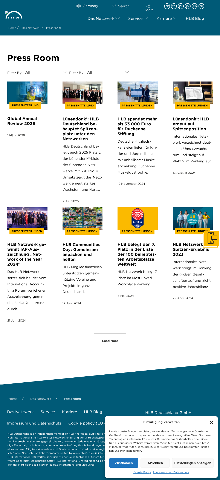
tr (173, 6)
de (202, 6)
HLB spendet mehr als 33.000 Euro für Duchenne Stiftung (137, 126)
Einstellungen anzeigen (192, 463)
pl (180, 6)
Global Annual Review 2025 (22, 121)
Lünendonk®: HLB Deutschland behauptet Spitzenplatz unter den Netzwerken (81, 129)
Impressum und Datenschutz (171, 472)
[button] (211, 422)
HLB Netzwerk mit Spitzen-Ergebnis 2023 (192, 249)
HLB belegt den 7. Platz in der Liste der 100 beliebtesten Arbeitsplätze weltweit (137, 254)
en (195, 6)
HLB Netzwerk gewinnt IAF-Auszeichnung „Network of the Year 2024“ (26, 254)
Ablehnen (155, 463)
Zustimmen (124, 463)
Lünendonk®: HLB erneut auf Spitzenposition (191, 124)
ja (187, 6)
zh (167, 6)
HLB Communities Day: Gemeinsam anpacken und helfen (81, 252)
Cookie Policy (142, 472)
